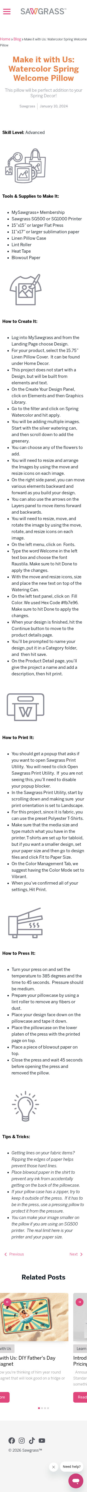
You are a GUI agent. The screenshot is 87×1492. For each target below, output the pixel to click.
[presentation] (7, 1302)
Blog (17, 39)
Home (5, 39)
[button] (39, 1408)
